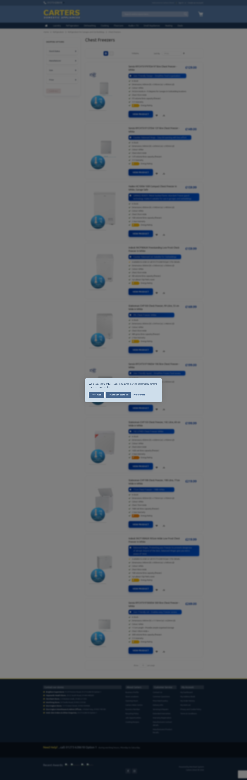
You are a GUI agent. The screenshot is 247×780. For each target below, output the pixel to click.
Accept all (96, 394)
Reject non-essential (119, 394)
